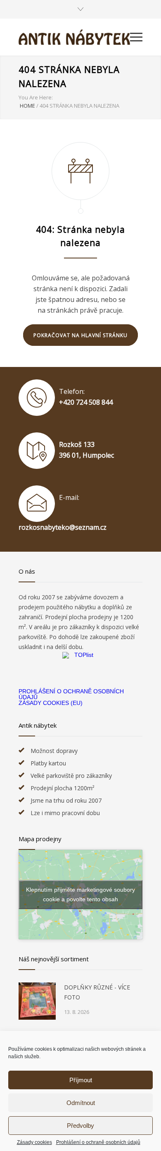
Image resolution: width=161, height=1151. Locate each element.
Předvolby (80, 1125)
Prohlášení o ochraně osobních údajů (98, 1142)
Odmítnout (80, 1102)
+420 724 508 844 (86, 402)
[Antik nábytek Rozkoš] (74, 37)
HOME (27, 105)
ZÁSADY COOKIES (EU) (51, 703)
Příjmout (80, 1079)
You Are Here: (36, 97)
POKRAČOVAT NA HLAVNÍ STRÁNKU (80, 335)
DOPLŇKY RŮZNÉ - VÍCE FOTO (97, 992)
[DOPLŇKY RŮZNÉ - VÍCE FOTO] (37, 1001)
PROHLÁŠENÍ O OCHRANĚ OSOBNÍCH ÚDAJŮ (71, 694)
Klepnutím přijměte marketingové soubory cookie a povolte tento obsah (80, 894)
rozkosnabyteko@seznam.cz (63, 527)
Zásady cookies (34, 1142)
